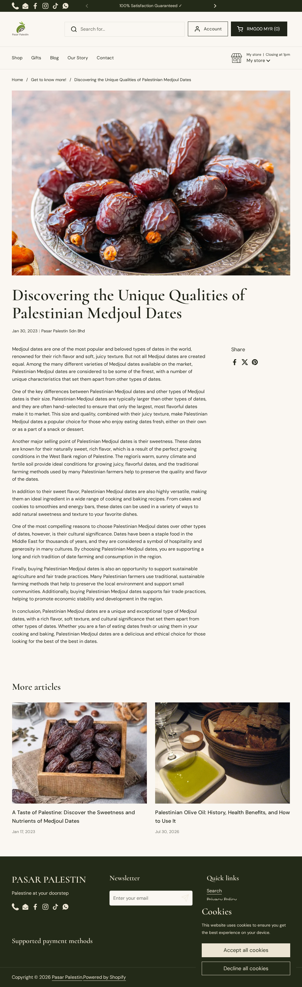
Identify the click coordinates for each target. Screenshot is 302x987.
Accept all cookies (246, 950)
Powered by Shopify (104, 977)
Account (213, 29)
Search (214, 891)
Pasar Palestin (67, 977)
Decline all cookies (246, 968)
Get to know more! (48, 79)
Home (17, 79)
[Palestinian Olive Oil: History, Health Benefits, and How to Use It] (222, 753)
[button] (259, 29)
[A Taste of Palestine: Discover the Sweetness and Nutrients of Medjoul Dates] (79, 753)
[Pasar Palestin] (20, 29)
